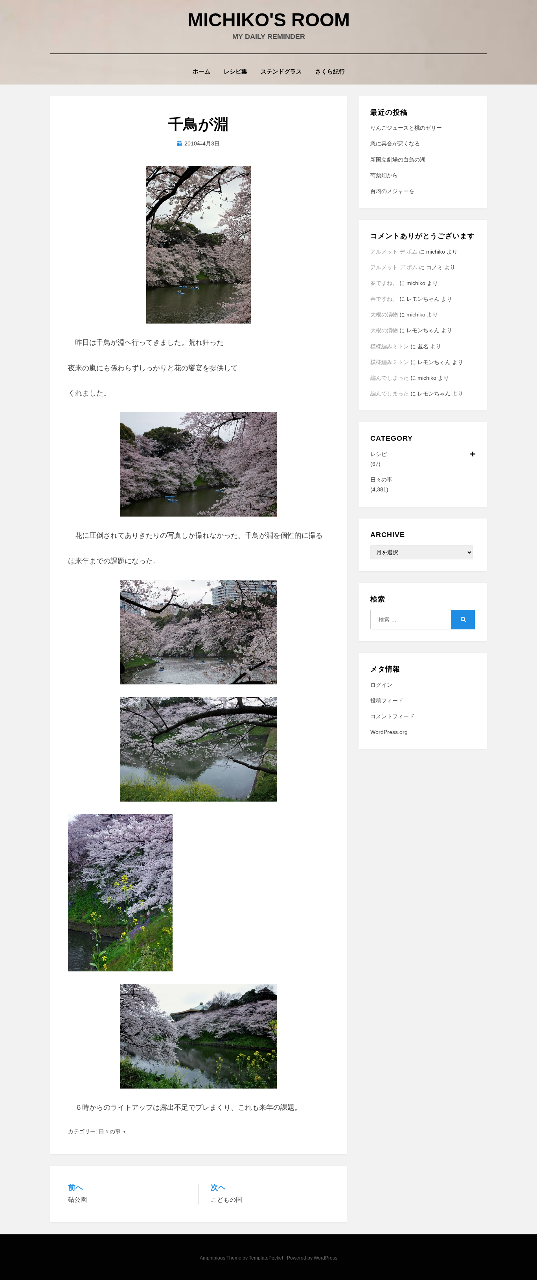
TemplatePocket (266, 1258)
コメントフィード (392, 716)
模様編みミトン (389, 346)
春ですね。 (384, 283)
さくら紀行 (330, 71)
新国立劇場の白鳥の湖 (397, 159)
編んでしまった (389, 378)
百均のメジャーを (392, 191)
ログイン (381, 685)
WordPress (325, 1258)
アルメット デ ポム (393, 251)
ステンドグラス (281, 71)
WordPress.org (389, 732)
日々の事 (110, 1131)
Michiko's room (269, 19)
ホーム (201, 71)
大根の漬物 (384, 314)
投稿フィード (386, 700)
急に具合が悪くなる (395, 143)
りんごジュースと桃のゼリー (406, 128)
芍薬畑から (384, 175)
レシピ (378, 454)
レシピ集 (235, 71)
